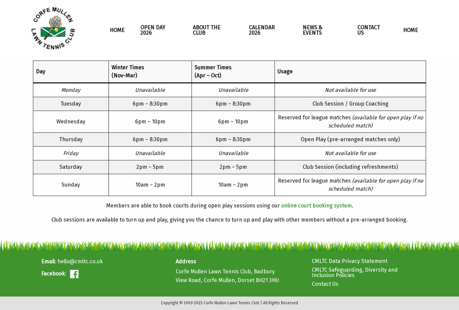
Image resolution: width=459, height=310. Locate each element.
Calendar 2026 (262, 30)
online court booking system (316, 205)
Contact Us (369, 30)
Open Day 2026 (152, 30)
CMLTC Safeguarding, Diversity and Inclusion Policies (355, 272)
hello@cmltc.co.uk (80, 261)
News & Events (312, 30)
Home (117, 30)
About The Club (206, 30)
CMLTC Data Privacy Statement (349, 261)
